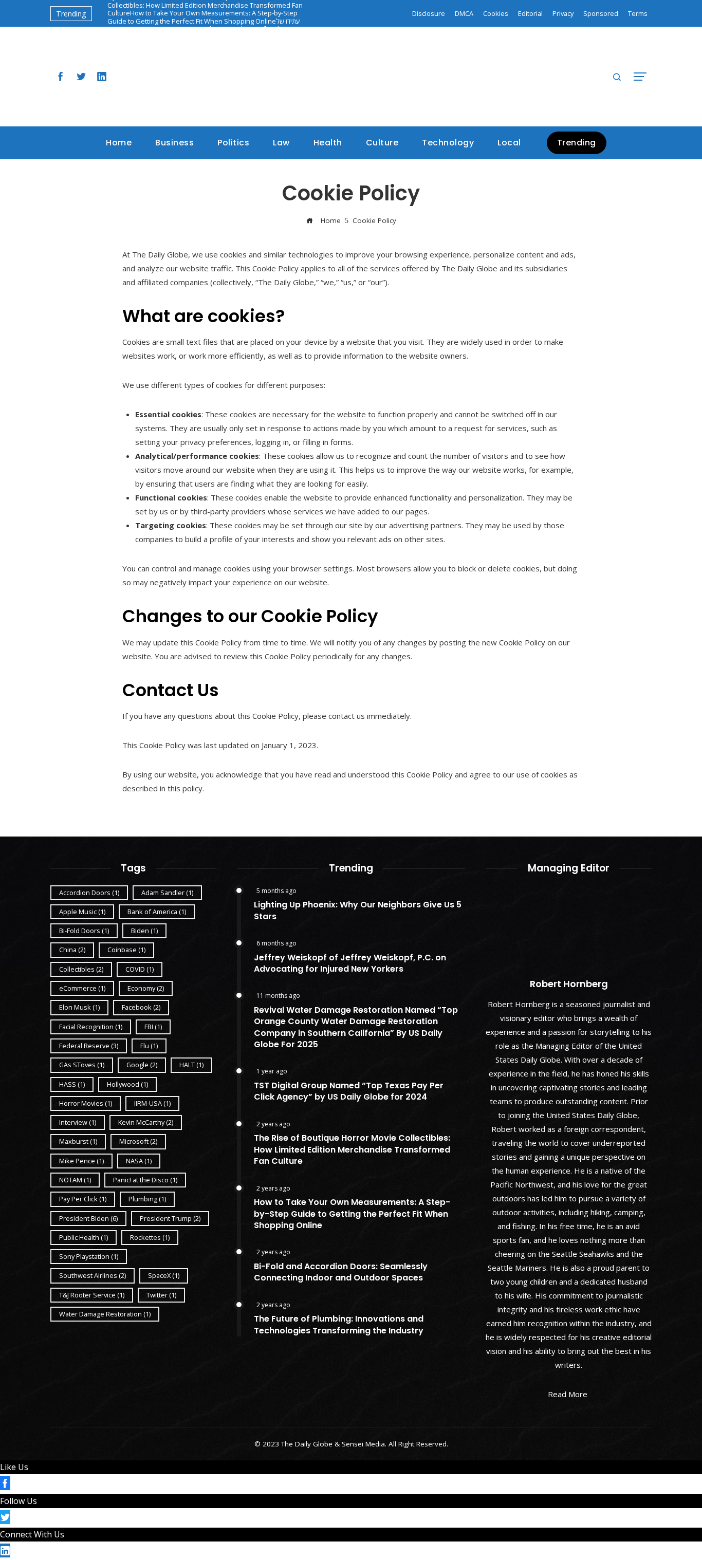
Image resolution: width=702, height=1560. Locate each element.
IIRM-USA (152, 1103)
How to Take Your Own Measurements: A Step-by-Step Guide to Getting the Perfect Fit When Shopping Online (202, 16)
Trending (576, 142)
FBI (153, 1026)
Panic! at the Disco (145, 1179)
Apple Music (82, 911)
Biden (144, 930)
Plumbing (147, 1198)
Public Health (83, 1237)
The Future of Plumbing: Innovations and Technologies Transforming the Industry (338, 1324)
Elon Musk (79, 1007)
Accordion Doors (89, 892)
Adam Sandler (167, 892)
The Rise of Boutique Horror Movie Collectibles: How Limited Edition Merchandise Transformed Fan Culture (352, 1149)
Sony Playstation (88, 1256)
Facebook (141, 1007)
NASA (139, 1160)
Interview (77, 1122)
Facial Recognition (90, 1026)
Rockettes (150, 1237)
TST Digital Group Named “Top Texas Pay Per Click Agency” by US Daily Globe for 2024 (349, 1091)
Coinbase (126, 949)
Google (141, 1064)
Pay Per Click (82, 1198)
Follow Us (18, 1501)
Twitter (161, 1294)
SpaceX (163, 1275)
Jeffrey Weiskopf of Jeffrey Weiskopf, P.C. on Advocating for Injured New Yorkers (350, 963)
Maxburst (78, 1141)
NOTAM (75, 1179)
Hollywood (127, 1084)
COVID (139, 969)
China (72, 949)
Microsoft (138, 1141)
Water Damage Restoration (105, 1313)
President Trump (170, 1218)
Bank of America (156, 911)
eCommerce (82, 988)
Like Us (14, 1467)
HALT (191, 1064)
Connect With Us (32, 1534)
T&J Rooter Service (91, 1294)
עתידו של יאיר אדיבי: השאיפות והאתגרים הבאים (203, 24)
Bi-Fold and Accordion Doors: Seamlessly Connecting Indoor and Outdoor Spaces (341, 1272)
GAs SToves (81, 1064)
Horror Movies (85, 1103)
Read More (567, 1394)
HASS (72, 1084)
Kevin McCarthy (145, 1122)
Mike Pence (81, 1160)
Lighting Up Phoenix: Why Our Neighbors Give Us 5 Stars (357, 910)
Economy (145, 988)
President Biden (88, 1218)
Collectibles (81, 969)
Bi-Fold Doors (84, 930)
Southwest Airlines (92, 1275)
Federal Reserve (88, 1045)
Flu (149, 1045)
